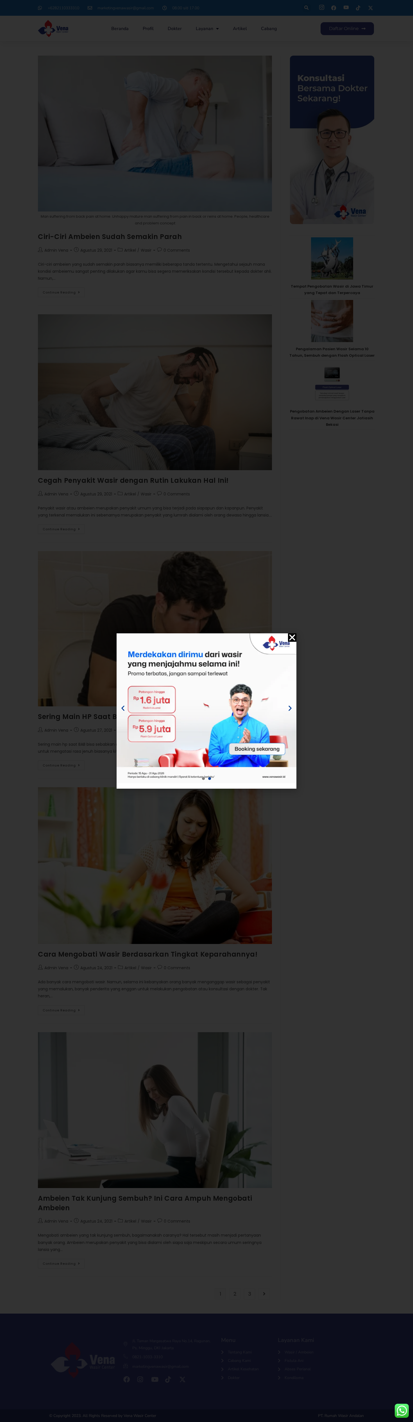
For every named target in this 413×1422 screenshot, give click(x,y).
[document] (206, 711)
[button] (292, 637)
